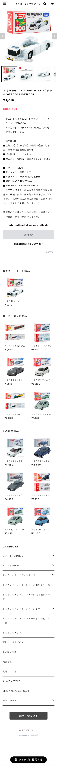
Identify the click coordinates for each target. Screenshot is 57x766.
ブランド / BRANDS (13, 555)
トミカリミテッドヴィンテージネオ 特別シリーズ (26, 620)
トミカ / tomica (11, 565)
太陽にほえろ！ (11, 671)
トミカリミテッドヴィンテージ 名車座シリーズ (26, 597)
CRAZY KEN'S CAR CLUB (16, 690)
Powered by (25, 735)
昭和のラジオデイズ (13, 642)
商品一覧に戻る (28, 715)
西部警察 (7, 661)
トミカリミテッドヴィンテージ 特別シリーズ (26, 585)
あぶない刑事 (10, 652)
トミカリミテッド (12, 632)
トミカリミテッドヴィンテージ (19, 575)
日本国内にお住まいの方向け (28, 244)
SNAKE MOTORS (11, 681)
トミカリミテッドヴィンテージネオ (21, 608)
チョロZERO (9, 700)
